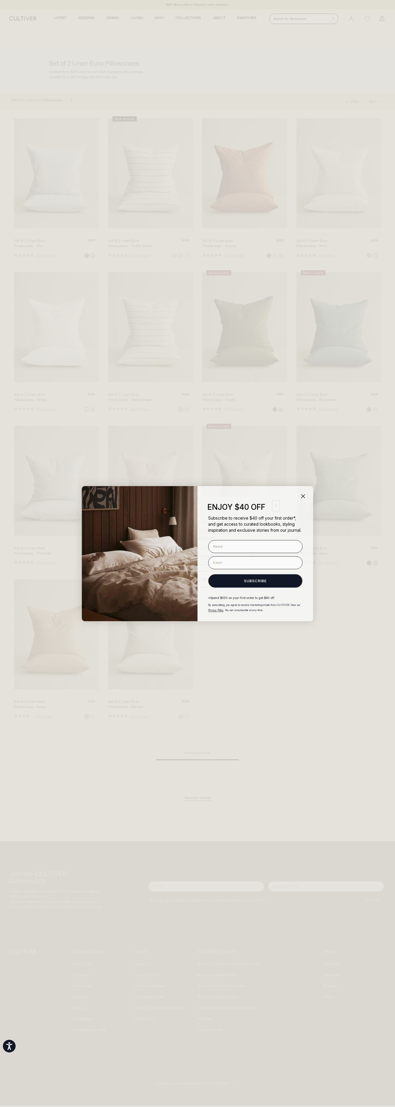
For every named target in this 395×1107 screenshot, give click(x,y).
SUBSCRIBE (255, 580)
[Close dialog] (303, 496)
